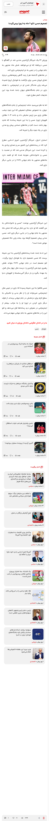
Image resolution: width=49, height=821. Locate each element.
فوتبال (44, 329)
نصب (8, 4)
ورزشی (45, 20)
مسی (37, 329)
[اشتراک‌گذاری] (39, 818)
